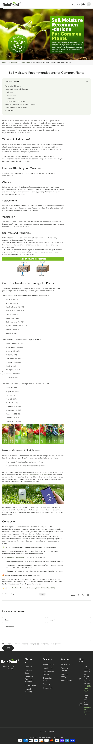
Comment (9, 627)
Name (8, 620)
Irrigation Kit (48, 668)
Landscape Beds (29, 671)
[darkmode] (83, 4)
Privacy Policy (67, 664)
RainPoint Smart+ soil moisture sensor (35, 475)
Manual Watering (28, 690)
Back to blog (9, 594)
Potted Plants (30, 685)
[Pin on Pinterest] (88, 595)
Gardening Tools (47, 679)
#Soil (42, 594)
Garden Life (48, 688)
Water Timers (48, 664)
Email (52, 620)
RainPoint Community (15, 557)
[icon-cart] (78, 4)
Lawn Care (29, 667)
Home (4, 63)
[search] (73, 4)
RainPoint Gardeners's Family (19, 63)
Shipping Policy (65, 675)
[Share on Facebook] (78, 595)
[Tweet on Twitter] (83, 595)
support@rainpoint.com (87, 711)
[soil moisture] (21, 475)
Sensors (46, 684)
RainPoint (41, 738)
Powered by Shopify (54, 738)
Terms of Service (64, 669)
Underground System (48, 673)
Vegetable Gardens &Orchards (29, 679)
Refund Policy (66, 680)
